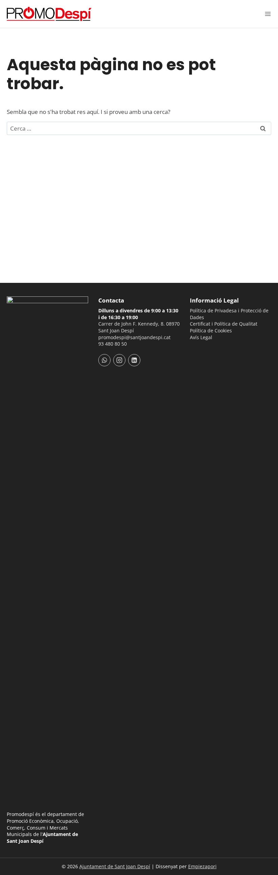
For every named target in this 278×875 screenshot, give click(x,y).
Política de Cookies (211, 330)
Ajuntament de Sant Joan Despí (114, 866)
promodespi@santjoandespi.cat (134, 337)
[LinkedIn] (134, 360)
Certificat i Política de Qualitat (223, 323)
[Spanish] (203, 350)
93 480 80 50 (112, 344)
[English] (211, 350)
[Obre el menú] (267, 14)
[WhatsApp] (104, 360)
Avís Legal (201, 337)
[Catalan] (194, 350)
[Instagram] (119, 360)
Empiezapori (202, 866)
